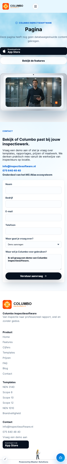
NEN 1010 (8, 408)
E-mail (9, 211)
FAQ (5, 363)
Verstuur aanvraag (31, 276)
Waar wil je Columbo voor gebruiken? (26, 251)
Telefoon (10, 225)
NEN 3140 (8, 386)
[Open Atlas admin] (4, 459)
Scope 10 (8, 397)
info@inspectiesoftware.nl (19, 166)
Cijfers (6, 347)
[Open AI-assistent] (60, 457)
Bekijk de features (33, 60)
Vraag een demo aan (15, 437)
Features (8, 342)
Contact (7, 373)
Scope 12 (8, 402)
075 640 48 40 (11, 170)
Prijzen (7, 357)
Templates (9, 352)
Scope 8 (7, 392)
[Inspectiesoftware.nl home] (16, 6)
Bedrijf (9, 197)
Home (6, 336)
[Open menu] (35, 6)
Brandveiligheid (12, 413)
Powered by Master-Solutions (33, 462)
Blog (5, 368)
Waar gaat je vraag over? (19, 238)
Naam (8, 184)
